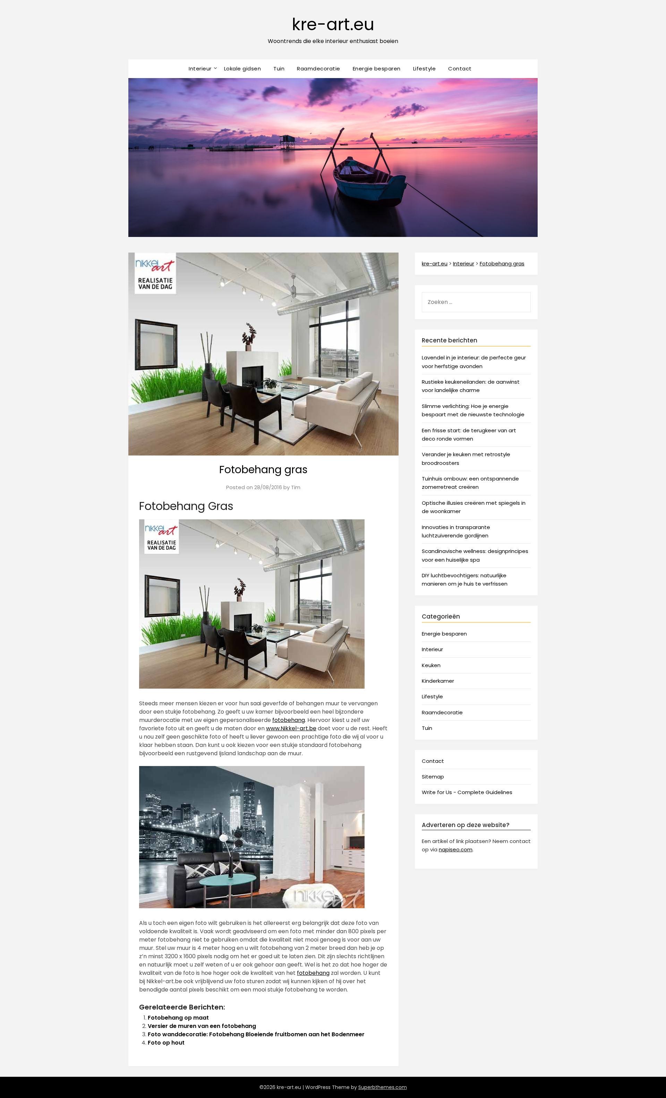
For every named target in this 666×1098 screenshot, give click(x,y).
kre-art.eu (333, 24)
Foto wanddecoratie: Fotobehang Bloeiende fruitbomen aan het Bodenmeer (256, 1034)
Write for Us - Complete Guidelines (467, 792)
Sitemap (433, 776)
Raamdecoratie (318, 68)
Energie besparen (377, 68)
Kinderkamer (438, 680)
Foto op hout (166, 1043)
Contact (460, 68)
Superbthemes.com (382, 1087)
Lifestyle (424, 68)
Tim (295, 487)
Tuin (278, 68)
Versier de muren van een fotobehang (202, 1026)
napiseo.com (455, 849)
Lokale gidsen (242, 68)
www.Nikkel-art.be (291, 728)
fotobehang (288, 720)
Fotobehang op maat (178, 1018)
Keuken (431, 665)
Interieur (200, 68)
